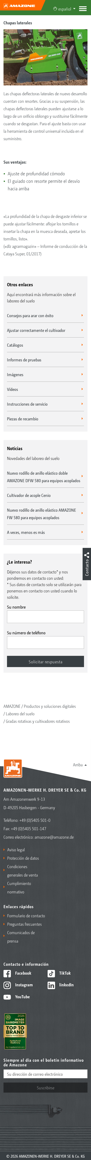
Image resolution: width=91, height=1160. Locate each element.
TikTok (64, 973)
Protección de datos (23, 858)
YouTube (22, 996)
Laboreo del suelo (20, 713)
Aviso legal (16, 849)
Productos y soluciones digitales (50, 706)
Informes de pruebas (24, 359)
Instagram (23, 984)
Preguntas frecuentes (24, 924)
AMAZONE (12, 706)
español (64, 9)
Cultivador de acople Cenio (29, 495)
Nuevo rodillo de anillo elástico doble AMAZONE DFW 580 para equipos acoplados (43, 476)
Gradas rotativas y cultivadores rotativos (38, 721)
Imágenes (15, 374)
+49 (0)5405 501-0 (34, 820)
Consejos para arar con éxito (30, 315)
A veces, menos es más (26, 532)
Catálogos (15, 345)
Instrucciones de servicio (27, 404)
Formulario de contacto (26, 915)
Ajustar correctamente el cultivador (36, 330)
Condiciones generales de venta (22, 870)
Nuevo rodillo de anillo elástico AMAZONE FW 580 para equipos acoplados (41, 513)
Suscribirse (45, 1087)
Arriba (78, 764)
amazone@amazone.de (54, 837)
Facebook (22, 973)
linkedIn (66, 984)
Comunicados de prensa (21, 936)
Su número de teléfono (26, 632)
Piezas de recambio (22, 418)
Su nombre (16, 607)
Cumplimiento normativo (19, 887)
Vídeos (12, 389)
